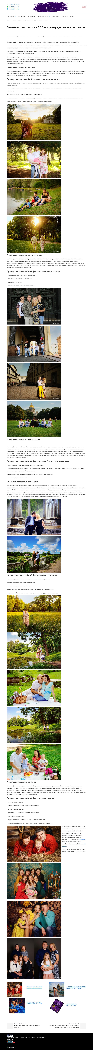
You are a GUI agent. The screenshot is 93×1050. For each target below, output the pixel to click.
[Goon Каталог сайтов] (10, 1035)
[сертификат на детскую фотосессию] (17, 998)
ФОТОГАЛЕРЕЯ (22, 16)
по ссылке (82, 839)
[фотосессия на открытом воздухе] (56, 998)
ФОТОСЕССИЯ (11, 16)
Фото (14, 1042)
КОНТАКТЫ (64, 16)
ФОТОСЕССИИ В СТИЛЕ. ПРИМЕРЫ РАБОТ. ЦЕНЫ (34, 1003)
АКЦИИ (72, 16)
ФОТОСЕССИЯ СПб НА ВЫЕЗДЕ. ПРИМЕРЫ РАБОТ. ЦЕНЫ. (76, 987)
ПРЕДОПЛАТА (55, 16)
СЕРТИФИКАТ (31, 16)
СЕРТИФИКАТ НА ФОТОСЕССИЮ (71, 1004)
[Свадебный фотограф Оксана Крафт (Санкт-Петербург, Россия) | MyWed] (9, 1045)
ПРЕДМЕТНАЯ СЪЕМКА (43, 16)
